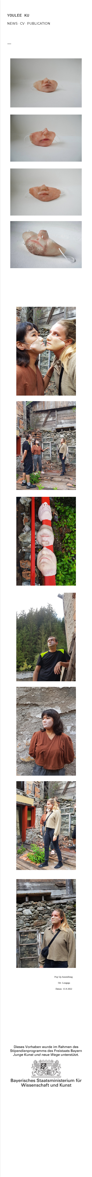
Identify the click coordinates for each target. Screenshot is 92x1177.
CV (22, 24)
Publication (38, 24)
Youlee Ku (18, 15)
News (12, 24)
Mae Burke (58, 1157)
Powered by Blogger (49, 1148)
